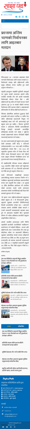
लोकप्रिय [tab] (21, 326)
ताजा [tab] (9, 326)
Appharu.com (11, 425)
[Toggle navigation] (3, 21)
